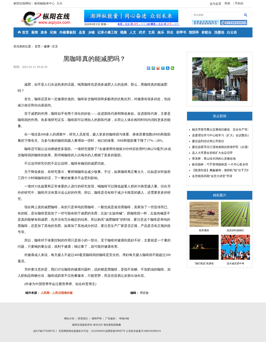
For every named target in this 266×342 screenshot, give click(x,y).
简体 (227, 3)
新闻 (34, 32)
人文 (132, 32)
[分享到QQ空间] (153, 68)
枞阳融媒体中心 (44, 3)
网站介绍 (69, 318)
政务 (44, 32)
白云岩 (232, 32)
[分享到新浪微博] (158, 68)
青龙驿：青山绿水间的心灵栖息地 (214, 158)
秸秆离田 (204, 230)
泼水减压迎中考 (235, 263)
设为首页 (215, 3)
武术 (142, 32)
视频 (123, 32)
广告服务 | (111, 318)
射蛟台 (207, 32)
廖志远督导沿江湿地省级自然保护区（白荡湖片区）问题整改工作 (219, 147)
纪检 (53, 32)
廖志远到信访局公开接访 (208, 141)
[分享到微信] (172, 68)
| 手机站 (238, 3)
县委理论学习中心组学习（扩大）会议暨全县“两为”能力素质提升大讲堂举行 (219, 135)
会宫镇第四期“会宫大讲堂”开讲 (212, 176)
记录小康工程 (107, 32)
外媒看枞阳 (67, 32)
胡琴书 (181, 32)
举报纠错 (124, 318)
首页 (25, 32)
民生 (170, 32)
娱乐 (161, 32)
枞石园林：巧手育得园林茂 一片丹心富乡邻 (219, 164)
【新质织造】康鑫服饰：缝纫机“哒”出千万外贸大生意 (219, 170)
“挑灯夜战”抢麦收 (204, 263)
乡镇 (91, 32)
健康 (47, 46)
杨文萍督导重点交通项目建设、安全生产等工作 (219, 129)
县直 (82, 32)
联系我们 (83, 318)
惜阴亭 (194, 32)
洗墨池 (219, 32)
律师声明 (97, 318)
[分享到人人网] (168, 68)
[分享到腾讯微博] (163, 68)
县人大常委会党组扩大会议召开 (212, 152)
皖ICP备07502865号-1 (45, 331)
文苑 (151, 32)
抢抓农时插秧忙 (235, 230)
